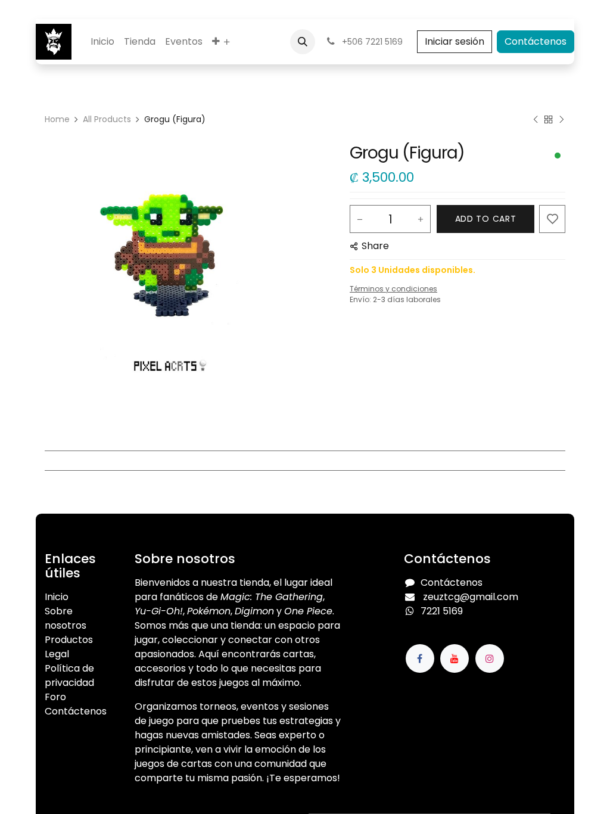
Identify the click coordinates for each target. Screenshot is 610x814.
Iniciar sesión (454, 41)
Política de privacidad (69, 675)
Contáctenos (536, 41)
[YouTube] (454, 658)
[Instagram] (489, 658)
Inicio (57, 597)
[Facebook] (420, 658)
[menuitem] (102, 42)
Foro (55, 697)
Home (57, 119)
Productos (69, 640)
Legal (57, 654)
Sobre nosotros (65, 618)
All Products (107, 119)
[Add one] (420, 219)
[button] (302, 41)
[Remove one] (359, 219)
